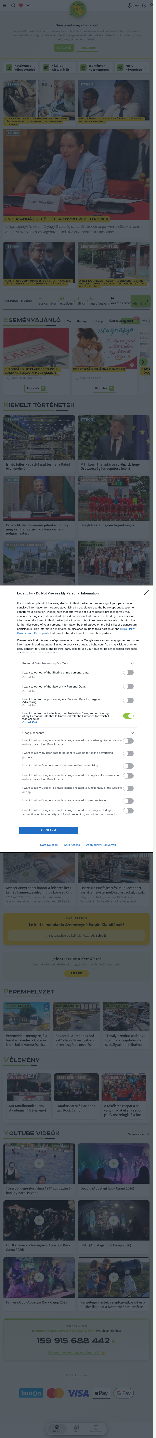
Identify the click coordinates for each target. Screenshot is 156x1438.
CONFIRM (48, 830)
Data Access (72, 844)
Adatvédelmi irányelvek (101, 844)
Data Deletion (49, 844)
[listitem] (78, 663)
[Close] (148, 594)
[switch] (128, 672)
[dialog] (78, 719)
